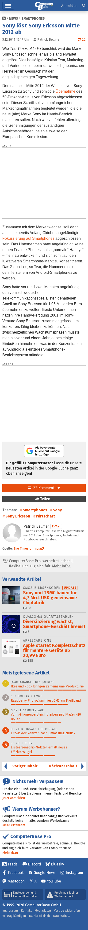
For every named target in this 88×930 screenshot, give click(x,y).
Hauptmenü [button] (8, 6)
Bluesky (57, 864)
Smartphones (33, 19)
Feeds (13, 864)
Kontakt (26, 910)
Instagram (74, 872)
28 (29, 608)
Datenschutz (61, 915)
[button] (84, 5)
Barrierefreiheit (39, 915)
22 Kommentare (45, 488)
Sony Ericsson (17, 516)
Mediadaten (43, 910)
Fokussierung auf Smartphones (28, 238)
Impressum (10, 910)
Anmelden (69, 6)
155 (30, 661)
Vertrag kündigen (14, 915)
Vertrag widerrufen (67, 910)
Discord (34, 864)
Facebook (16, 872)
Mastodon (16, 881)
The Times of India (27, 549)
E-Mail (56, 526)
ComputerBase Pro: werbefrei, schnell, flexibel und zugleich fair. (40, 563)
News (13, 19)
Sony (57, 510)
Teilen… (46, 499)
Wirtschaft (45, 516)
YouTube (54, 881)
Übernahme (65, 91)
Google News (45, 872)
